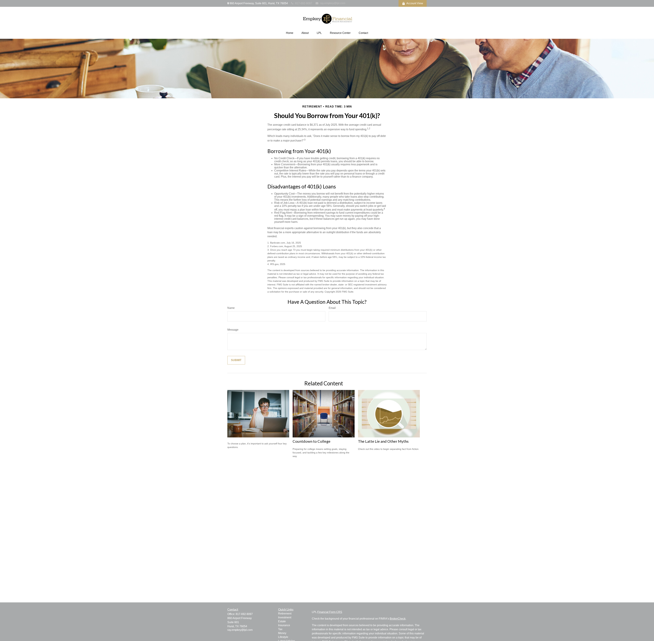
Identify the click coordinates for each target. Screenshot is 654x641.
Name (231, 307)
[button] (289, 33)
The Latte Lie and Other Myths (383, 441)
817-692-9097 (303, 3)
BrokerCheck (398, 618)
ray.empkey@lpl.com (332, 3)
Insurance (284, 625)
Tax (280, 629)
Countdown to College (311, 441)
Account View (414, 3)
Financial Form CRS (329, 612)
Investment (284, 617)
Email (332, 307)
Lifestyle (283, 637)
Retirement (284, 613)
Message (232, 329)
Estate (282, 621)
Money (282, 633)
